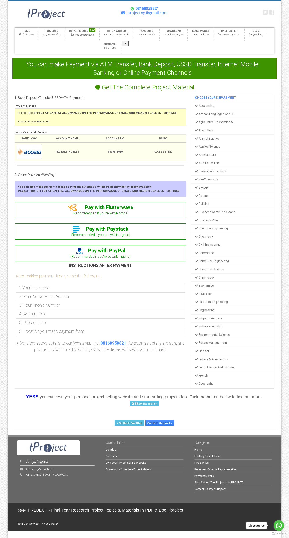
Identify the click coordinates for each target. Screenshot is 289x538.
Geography (205, 383)
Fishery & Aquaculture (213, 359)
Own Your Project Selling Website (126, 462)
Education (205, 293)
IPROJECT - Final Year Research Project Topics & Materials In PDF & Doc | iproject (104, 510)
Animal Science (209, 138)
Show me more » (145, 403)
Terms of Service (28, 523)
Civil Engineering (209, 244)
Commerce (206, 253)
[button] (100, 207)
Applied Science (209, 146)
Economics (206, 285)
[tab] (100, 210)
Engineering (206, 310)
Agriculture (206, 130)
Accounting (206, 105)
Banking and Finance (212, 171)
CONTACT (110, 46)
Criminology (206, 277)
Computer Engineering (213, 261)
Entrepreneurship (210, 326)
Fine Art (203, 351)
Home (198, 449)
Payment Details (204, 475)
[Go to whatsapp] (279, 525)
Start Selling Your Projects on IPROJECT (218, 482)
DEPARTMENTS (82, 32)
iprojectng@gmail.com (39, 469)
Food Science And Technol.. (217, 367)
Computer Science (211, 269)
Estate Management (212, 342)
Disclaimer (112, 456)
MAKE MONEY (200, 32)
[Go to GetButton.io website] (279, 533)
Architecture (207, 155)
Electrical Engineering (213, 302)
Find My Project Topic (207, 456)
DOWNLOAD (173, 32)
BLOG (256, 32)
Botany (203, 195)
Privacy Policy (50, 523)
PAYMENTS (146, 32)
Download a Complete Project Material (129, 469)
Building (203, 203)
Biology (203, 187)
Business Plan (208, 220)
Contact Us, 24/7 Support (210, 489)
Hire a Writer (201, 462)
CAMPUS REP (229, 32)
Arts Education (208, 163)
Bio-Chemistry (208, 179)
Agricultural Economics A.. (216, 122)
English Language (210, 318)
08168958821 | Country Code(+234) (47, 474)
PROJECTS (52, 32)
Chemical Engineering (213, 228)
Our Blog (111, 449)
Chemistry (205, 236)
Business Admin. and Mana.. (217, 212)
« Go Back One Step (129, 423)
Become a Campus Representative (215, 469)
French (203, 375)
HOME (26, 32)
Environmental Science (214, 334)
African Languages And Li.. (216, 114)
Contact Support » (159, 423)
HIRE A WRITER (116, 32)
